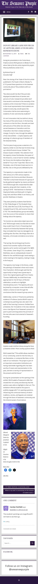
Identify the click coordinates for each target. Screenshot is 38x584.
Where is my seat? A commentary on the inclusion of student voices (19, 491)
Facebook (8, 552)
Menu (8, 12)
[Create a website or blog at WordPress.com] (19, 580)
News (22, 53)
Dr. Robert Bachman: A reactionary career (17, 487)
